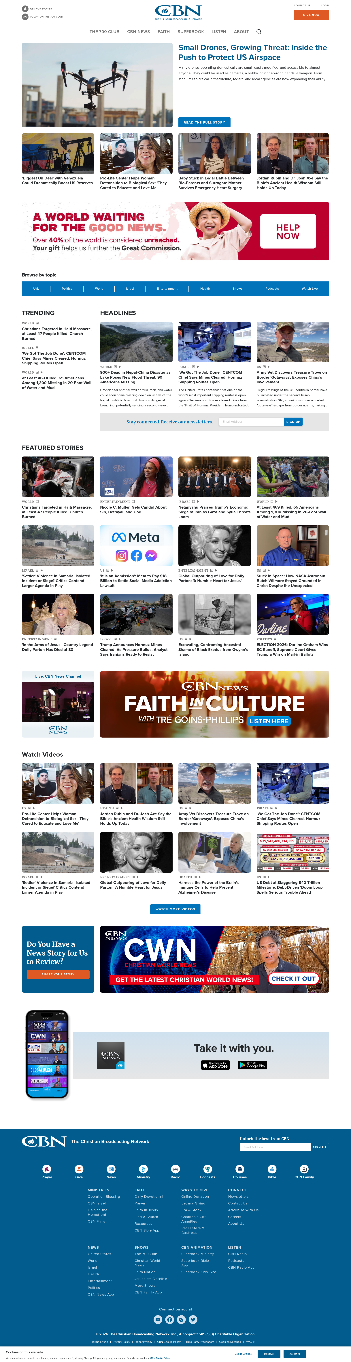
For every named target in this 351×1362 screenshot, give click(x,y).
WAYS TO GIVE (195, 1190)
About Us (236, 1223)
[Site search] (259, 33)
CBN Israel (97, 1203)
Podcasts (272, 288)
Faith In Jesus (146, 1210)
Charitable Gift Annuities (193, 1219)
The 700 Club (105, 32)
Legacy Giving (193, 1203)
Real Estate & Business (192, 1230)
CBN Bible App (147, 1230)
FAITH (164, 32)
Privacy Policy (121, 1342)
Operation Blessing (104, 1196)
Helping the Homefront (97, 1212)
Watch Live (310, 288)
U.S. (36, 288)
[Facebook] (169, 1319)
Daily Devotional (149, 1196)
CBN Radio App (241, 1267)
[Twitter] (193, 1319)
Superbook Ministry (197, 1254)
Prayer (140, 1203)
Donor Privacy (143, 1342)
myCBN (250, 1342)
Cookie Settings (243, 1354)
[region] (175, 1354)
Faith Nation (145, 1272)
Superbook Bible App (195, 1263)
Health (205, 288)
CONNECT (237, 1190)
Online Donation (195, 1196)
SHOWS (142, 1247)
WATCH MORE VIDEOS (175, 909)
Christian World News (147, 1263)
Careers (234, 1217)
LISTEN (219, 32)
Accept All (295, 1354)
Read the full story (204, 122)
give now (311, 15)
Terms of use (99, 1342)
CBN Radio (237, 1254)
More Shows (145, 1285)
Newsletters (238, 1196)
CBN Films (96, 1221)
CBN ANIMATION (197, 1247)
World (99, 288)
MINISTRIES (98, 1190)
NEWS (93, 1247)
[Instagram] (181, 1319)
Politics (67, 288)
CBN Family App (148, 1292)
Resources (143, 1223)
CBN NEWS (138, 32)
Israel (130, 288)
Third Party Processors (200, 1342)
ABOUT (241, 32)
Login (325, 5)
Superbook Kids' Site (198, 1272)
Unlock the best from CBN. (265, 1138)
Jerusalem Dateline (151, 1279)
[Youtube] (158, 1319)
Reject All (269, 1354)
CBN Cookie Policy (169, 1342)
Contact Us (302, 5)
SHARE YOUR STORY (58, 974)
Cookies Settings (230, 1342)
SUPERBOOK (191, 32)
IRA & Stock (191, 1210)
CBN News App (101, 1294)
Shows (238, 288)
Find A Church (146, 1217)
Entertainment (167, 288)
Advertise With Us (243, 1210)
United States (99, 1254)
